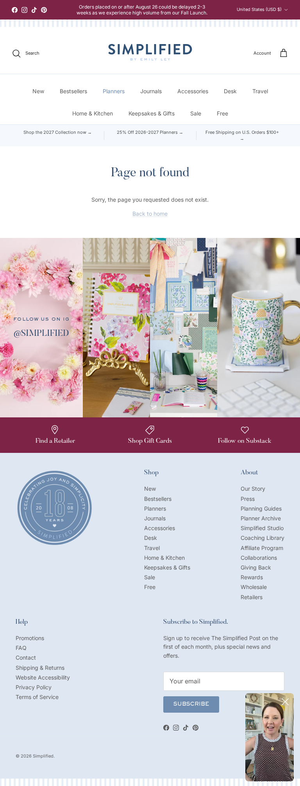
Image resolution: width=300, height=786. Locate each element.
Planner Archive (261, 518)
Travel (260, 91)
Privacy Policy (34, 687)
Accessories (192, 91)
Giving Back (256, 567)
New (38, 91)
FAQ (21, 647)
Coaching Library (262, 537)
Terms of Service (37, 697)
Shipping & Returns (40, 667)
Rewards (252, 577)
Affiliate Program (262, 548)
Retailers (251, 597)
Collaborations (259, 557)
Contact (26, 657)
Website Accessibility (43, 677)
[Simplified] (150, 52)
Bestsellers (73, 91)
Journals (151, 91)
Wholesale (254, 587)
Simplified (43, 756)
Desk (230, 91)
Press (248, 498)
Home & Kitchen (92, 113)
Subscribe (191, 704)
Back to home (150, 213)
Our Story (253, 488)
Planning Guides (261, 508)
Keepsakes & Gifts (152, 113)
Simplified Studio (262, 528)
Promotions (30, 638)
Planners (114, 91)
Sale (195, 113)
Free (222, 113)
